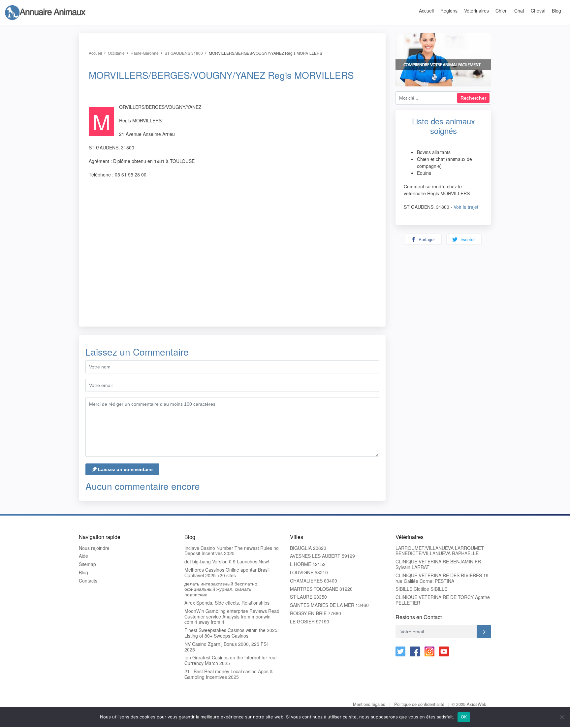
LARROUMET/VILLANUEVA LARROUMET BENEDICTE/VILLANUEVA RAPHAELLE (440, 550)
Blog (556, 10)
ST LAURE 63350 (308, 597)
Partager (426, 239)
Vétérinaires (476, 10)
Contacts (88, 581)
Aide (83, 556)
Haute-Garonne (145, 53)
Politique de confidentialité (419, 704)
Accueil (426, 10)
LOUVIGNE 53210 (309, 572)
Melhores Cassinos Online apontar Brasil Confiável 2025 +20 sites (226, 572)
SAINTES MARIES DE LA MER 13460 (329, 605)
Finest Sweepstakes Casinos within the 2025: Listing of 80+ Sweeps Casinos (231, 633)
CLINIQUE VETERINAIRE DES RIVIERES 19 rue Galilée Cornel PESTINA (442, 578)
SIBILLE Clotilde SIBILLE (421, 589)
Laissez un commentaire (125, 469)
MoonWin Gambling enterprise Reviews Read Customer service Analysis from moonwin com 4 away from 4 (231, 616)
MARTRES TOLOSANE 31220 (321, 589)
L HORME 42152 (308, 564)
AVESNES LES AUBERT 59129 (322, 556)
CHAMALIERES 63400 (313, 581)
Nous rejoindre (94, 548)
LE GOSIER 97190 (309, 621)
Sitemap (87, 564)
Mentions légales (369, 704)
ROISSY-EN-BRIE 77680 (315, 613)
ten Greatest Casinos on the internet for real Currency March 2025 (230, 660)
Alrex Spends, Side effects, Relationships (226, 603)
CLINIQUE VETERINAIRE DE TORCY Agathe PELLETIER (443, 600)
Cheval (538, 10)
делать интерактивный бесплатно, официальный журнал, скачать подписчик (221, 589)
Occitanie (116, 53)
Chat (519, 10)
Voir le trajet (466, 207)
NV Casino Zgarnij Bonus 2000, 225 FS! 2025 (226, 646)
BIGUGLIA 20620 (308, 548)
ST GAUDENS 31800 (184, 53)
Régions (449, 10)
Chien (501, 10)
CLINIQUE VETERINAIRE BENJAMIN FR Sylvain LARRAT (438, 564)
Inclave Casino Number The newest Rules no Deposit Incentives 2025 (231, 550)
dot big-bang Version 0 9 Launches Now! (226, 561)
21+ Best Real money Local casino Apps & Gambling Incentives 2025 (228, 674)
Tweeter (467, 239)
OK (464, 716)
